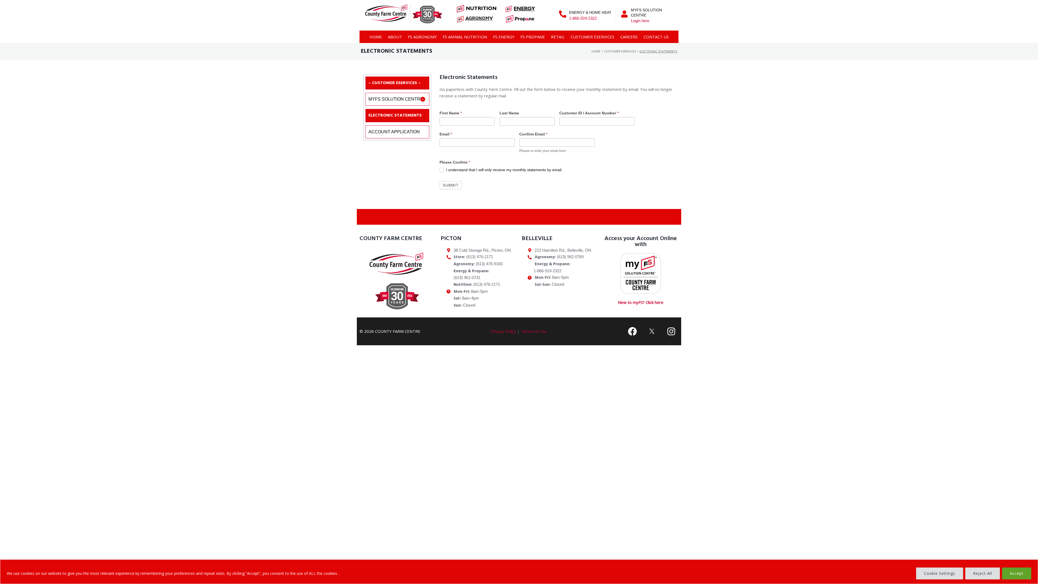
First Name (451, 113)
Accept (1016, 573)
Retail (558, 36)
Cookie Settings (939, 573)
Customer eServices (592, 36)
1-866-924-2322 (583, 18)
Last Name (509, 113)
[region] (519, 571)
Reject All (982, 573)
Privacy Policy (503, 331)
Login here (640, 20)
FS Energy (503, 36)
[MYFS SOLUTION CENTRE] (624, 14)
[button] (397, 99)
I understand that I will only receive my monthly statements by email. (504, 170)
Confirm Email (533, 134)
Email (446, 134)
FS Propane (532, 36)
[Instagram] (671, 331)
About (395, 36)
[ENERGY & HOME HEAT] (562, 14)
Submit (451, 185)
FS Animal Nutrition (465, 36)
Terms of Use (534, 331)
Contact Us (656, 36)
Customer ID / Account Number (588, 113)
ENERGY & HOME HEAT (590, 12)
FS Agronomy (422, 36)
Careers (629, 36)
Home (376, 36)
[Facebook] (633, 331)
